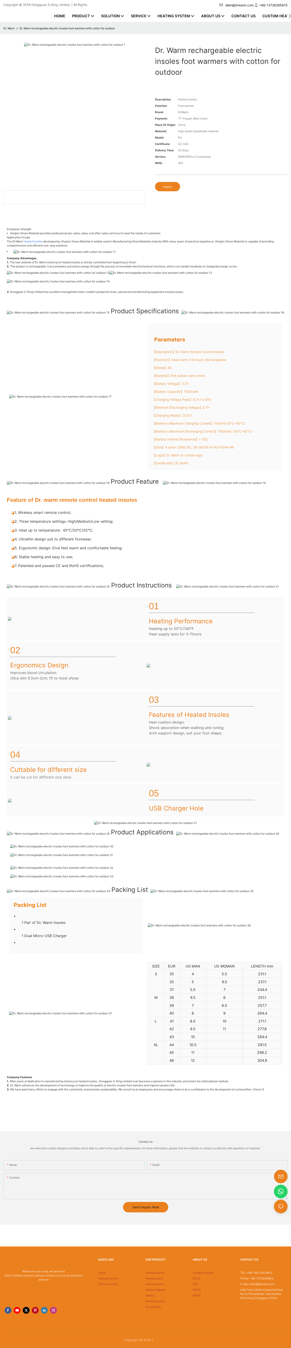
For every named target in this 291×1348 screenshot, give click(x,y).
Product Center (108, 1284)
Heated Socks (154, 1278)
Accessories (153, 1306)
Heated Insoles (33, 241)
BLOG (196, 1278)
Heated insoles (155, 1272)
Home (102, 1272)
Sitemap (160, 1340)
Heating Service (108, 1278)
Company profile (203, 1272)
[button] (289, 16)
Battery (150, 1295)
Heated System (155, 1301)
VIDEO (197, 1289)
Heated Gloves (155, 1284)
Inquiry (167, 186)
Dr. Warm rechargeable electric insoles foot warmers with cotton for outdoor (67, 28)
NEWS (197, 1295)
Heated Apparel (155, 1289)
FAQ (195, 1284)
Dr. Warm (9, 28)
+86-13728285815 (273, 5)
